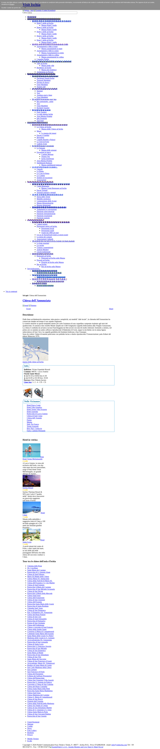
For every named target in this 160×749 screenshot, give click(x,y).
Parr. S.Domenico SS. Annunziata (39, 612)
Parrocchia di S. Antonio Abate (38, 572)
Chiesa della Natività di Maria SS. (39, 581)
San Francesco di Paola (36, 672)
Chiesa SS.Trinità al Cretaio (37, 706)
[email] (25, 305)
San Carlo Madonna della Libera (39, 667)
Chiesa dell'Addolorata (35, 625)
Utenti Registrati (33, 722)
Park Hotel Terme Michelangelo (33, 458)
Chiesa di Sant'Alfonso (35, 574)
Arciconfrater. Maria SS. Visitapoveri (41, 663)
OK (25, 8)
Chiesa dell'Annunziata (37, 300)
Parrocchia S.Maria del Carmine (39, 587)
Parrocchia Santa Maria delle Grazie (40, 604)
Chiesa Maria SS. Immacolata (38, 579)
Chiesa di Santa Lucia (35, 644)
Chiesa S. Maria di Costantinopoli (39, 697)
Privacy (30, 735)
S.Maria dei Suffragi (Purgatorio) (39, 676)
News (29, 728)
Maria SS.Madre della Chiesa (38, 577)
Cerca (25, 13)
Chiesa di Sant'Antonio (35, 585)
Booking (30, 733)
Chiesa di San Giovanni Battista (39, 714)
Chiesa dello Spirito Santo (37, 629)
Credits (30, 726)
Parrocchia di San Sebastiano (38, 655)
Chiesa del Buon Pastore (36, 615)
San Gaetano (32, 670)
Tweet (28, 309)
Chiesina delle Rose (34, 566)
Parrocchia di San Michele (37, 648)
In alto (29, 741)
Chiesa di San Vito (34, 657)
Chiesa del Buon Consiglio (37, 687)
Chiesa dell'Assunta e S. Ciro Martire (41, 583)
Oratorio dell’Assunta (35, 701)
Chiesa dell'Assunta (34, 602)
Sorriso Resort (28, 488)
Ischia (82, 745)
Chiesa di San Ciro (34, 617)
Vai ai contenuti (11, 291)
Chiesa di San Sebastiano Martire (39, 708)
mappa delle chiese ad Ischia (33, 362)
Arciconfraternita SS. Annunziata (39, 640)
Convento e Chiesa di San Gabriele (40, 684)
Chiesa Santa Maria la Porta (37, 712)
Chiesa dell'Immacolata (35, 678)
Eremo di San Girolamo (36, 623)
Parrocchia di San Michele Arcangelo (41, 589)
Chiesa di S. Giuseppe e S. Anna (39, 710)
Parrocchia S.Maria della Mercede (39, 593)
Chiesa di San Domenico (36, 610)
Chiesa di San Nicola (35, 591)
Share (111, 309)
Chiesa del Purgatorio (35, 674)
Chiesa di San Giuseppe (36, 600)
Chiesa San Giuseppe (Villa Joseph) (40, 680)
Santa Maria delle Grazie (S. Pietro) (40, 636)
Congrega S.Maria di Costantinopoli (40, 632)
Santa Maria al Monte (35, 653)
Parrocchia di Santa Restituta (37, 606)
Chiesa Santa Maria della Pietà (38, 689)
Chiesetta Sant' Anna (35, 608)
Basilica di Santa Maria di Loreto (39, 665)
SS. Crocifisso (32, 568)
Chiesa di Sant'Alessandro (37, 619)
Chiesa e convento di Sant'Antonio (40, 627)
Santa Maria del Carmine (36, 570)
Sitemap (30, 724)
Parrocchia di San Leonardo (37, 642)
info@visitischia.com (119, 745)
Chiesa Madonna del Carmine (38, 695)
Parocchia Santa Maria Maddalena (40, 691)
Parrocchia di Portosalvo (36, 621)
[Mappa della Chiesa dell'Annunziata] (35, 349)
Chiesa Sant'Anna (34, 596)
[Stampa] (32, 305)
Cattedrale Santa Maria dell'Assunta (40, 634)
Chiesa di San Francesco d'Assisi (39, 661)
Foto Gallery (32, 730)
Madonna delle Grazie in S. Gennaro (40, 638)
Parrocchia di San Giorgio (37, 716)
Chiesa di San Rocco (35, 699)
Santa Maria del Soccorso (36, 659)
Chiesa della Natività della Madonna (40, 703)
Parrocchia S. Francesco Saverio (39, 646)
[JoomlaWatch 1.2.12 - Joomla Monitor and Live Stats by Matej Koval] (76, 747)
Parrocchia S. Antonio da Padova (39, 682)
